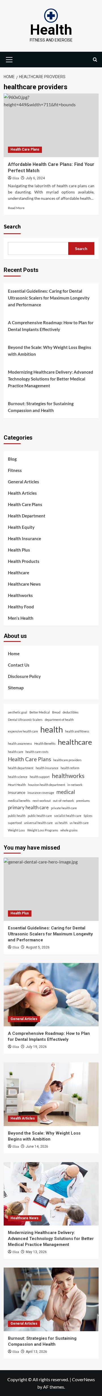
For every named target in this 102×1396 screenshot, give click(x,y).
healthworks (68, 775)
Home (14, 653)
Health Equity (21, 527)
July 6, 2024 (35, 178)
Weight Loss (16, 830)
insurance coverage (40, 792)
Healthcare (18, 572)
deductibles (70, 712)
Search (12, 227)
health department (20, 768)
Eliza (15, 178)
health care (15, 752)
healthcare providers (67, 760)
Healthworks (20, 595)
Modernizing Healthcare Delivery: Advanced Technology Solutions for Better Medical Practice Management (50, 378)
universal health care (38, 823)
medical (65, 791)
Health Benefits (45, 743)
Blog (12, 458)
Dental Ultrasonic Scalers (25, 719)
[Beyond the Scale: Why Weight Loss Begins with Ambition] (51, 1094)
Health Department (26, 515)
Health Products (23, 561)
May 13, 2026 (36, 1252)
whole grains (69, 830)
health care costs (37, 752)
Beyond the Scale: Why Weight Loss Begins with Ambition (49, 351)
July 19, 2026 (36, 1047)
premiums (83, 800)
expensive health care (23, 731)
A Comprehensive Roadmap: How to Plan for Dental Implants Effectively (51, 326)
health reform (70, 768)
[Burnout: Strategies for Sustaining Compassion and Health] (51, 1299)
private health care (64, 808)
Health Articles (22, 493)
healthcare (75, 742)
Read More (16, 208)
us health (61, 823)
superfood (15, 823)
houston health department (46, 785)
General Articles (23, 481)
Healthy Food (21, 606)
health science (17, 777)
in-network (74, 785)
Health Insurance (24, 538)
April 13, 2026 (36, 1352)
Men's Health (20, 618)
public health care (40, 815)
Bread (56, 712)
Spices (88, 815)
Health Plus (19, 549)
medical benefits (19, 800)
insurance (16, 792)
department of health (59, 719)
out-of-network (63, 800)
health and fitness (77, 731)
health (51, 729)
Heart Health (17, 785)
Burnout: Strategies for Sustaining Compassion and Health (41, 407)
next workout (42, 800)
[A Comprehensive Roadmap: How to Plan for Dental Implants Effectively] (51, 994)
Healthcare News (24, 583)
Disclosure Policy (24, 676)
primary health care (28, 807)
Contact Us (18, 664)
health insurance (47, 768)
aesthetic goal (17, 712)
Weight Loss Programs (42, 830)
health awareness (20, 743)
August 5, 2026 (38, 947)
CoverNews (83, 1379)
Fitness (15, 470)
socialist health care (67, 815)
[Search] (95, 60)
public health (17, 815)
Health (51, 30)
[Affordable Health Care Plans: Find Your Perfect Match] (51, 125)
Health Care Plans (24, 149)
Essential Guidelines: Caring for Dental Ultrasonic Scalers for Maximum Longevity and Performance (49, 297)
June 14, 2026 (37, 1147)
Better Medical (39, 712)
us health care (79, 823)
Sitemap (16, 687)
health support (40, 777)
